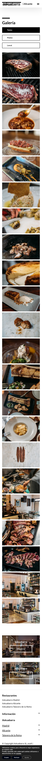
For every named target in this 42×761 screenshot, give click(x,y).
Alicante (28, 3)
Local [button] (9, 45)
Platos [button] (9, 38)
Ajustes (27, 757)
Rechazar (16, 757)
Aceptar (6, 757)
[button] (38, 4)
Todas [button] (9, 30)
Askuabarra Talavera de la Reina (17, 707)
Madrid (5, 725)
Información (9, 713)
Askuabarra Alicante (11, 703)
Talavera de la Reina (12, 735)
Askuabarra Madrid (10, 700)
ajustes (18, 753)
